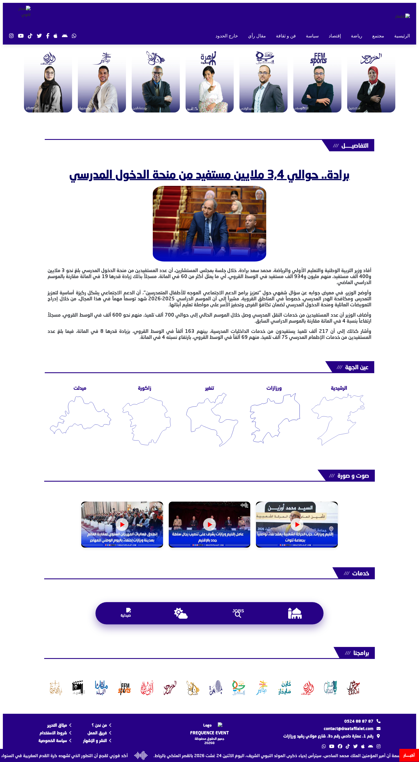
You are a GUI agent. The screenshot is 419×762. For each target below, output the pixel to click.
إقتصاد (335, 35)
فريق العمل (97, 732)
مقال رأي (257, 35)
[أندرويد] (65, 36)
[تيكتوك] (30, 36)
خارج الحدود (226, 35)
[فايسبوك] (47, 36)
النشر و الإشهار (95, 740)
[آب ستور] (56, 36)
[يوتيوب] (21, 36)
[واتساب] (74, 36)
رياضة (356, 35)
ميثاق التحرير (57, 725)
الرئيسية (402, 35)
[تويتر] (39, 36)
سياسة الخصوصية (52, 740)
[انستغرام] (11, 36)
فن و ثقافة (286, 35)
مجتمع (378, 35)
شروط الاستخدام (53, 732)
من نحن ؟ (99, 725)
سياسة (312, 35)
